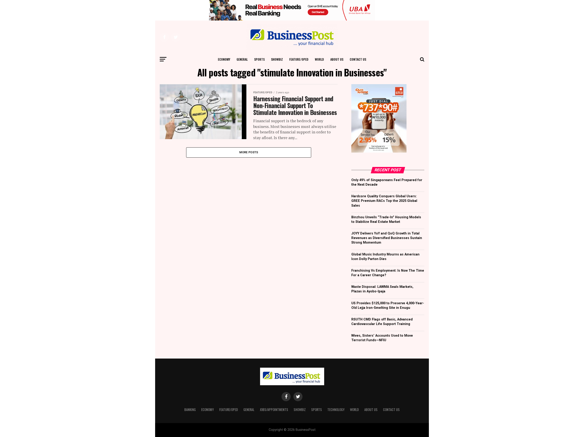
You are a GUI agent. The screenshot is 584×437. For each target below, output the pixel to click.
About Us (336, 59)
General (242, 59)
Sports (259, 59)
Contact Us (358, 59)
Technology (335, 409)
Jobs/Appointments (274, 409)
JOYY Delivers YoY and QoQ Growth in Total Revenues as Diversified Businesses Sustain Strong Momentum (386, 238)
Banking (190, 409)
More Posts (248, 152)
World (319, 59)
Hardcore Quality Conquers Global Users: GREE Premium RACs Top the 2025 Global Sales (384, 200)
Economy (224, 59)
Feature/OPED (298, 59)
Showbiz (277, 59)
